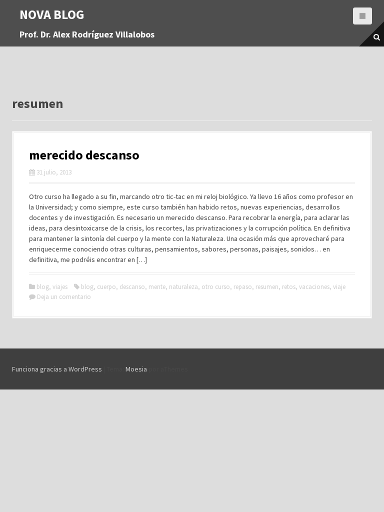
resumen (267, 286)
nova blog (52, 14)
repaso (243, 286)
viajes (60, 286)
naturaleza (183, 286)
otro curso (216, 286)
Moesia (136, 369)
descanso (132, 286)
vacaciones (314, 286)
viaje (339, 286)
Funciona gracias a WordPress (57, 369)
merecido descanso (84, 154)
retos (289, 286)
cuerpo (106, 286)
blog (42, 286)
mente (157, 286)
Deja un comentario (64, 296)
